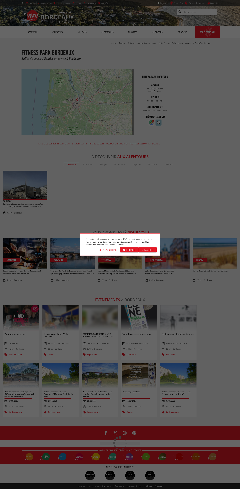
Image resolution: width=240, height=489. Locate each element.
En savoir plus (109, 250)
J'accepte (149, 250)
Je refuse (130, 250)
